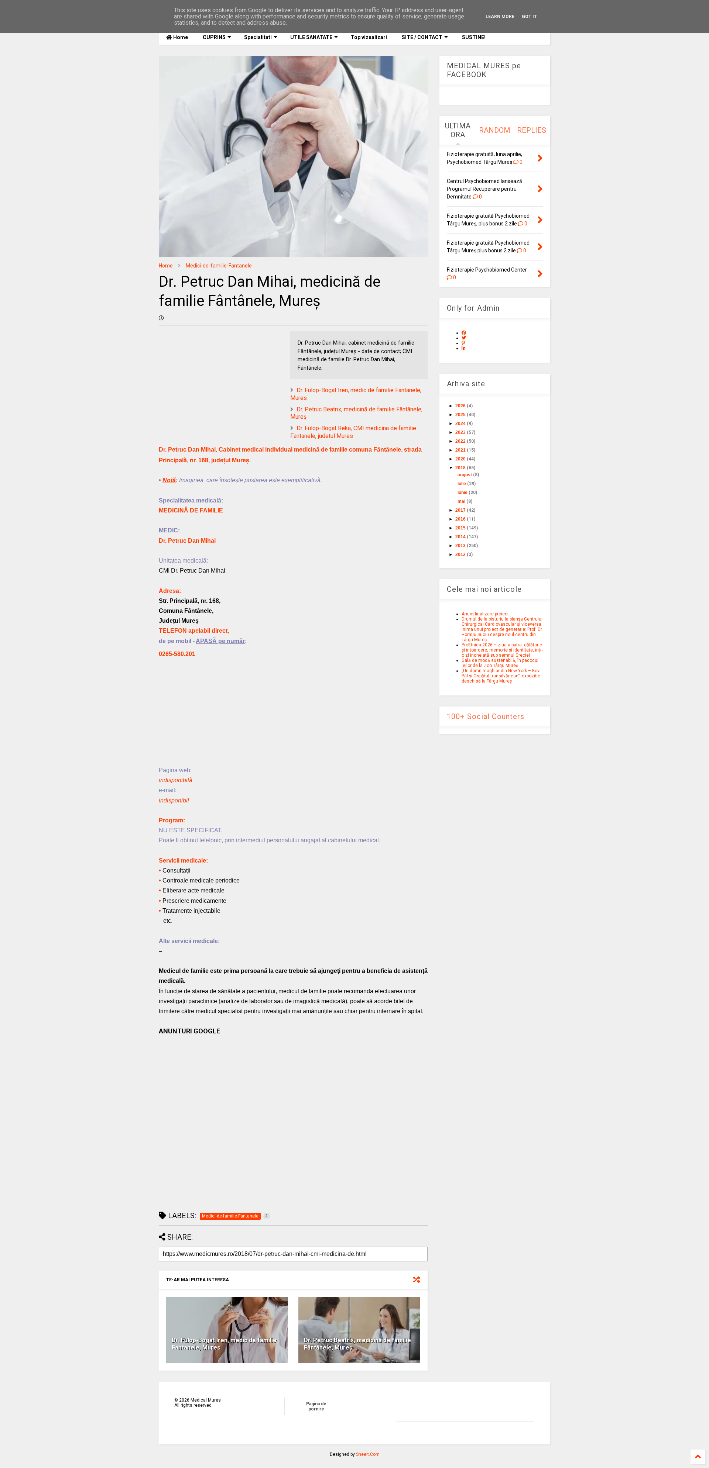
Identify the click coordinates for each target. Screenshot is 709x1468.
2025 (460, 414)
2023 (460, 432)
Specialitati (258, 37)
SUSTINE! (473, 37)
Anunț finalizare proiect (485, 613)
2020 (460, 459)
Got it (529, 16)
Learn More (500, 16)
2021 (460, 450)
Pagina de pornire (316, 1406)
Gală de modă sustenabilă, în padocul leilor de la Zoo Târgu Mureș (500, 663)
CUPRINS (214, 37)
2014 (460, 536)
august (465, 474)
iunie (462, 492)
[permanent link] (161, 318)
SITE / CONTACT (422, 37)
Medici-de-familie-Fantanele (219, 266)
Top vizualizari (369, 37)
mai (461, 501)
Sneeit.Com (368, 1454)
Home (180, 37)
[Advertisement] (293, 713)
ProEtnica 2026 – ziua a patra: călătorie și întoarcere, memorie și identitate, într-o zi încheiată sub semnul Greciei (502, 650)
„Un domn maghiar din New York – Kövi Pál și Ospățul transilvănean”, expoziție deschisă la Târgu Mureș (501, 676)
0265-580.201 (177, 654)
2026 (460, 405)
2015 (460, 528)
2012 (460, 554)
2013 (460, 545)
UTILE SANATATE (311, 37)
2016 (460, 519)
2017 (460, 510)
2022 (460, 441)
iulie (462, 483)
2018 (460, 467)
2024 (460, 423)
